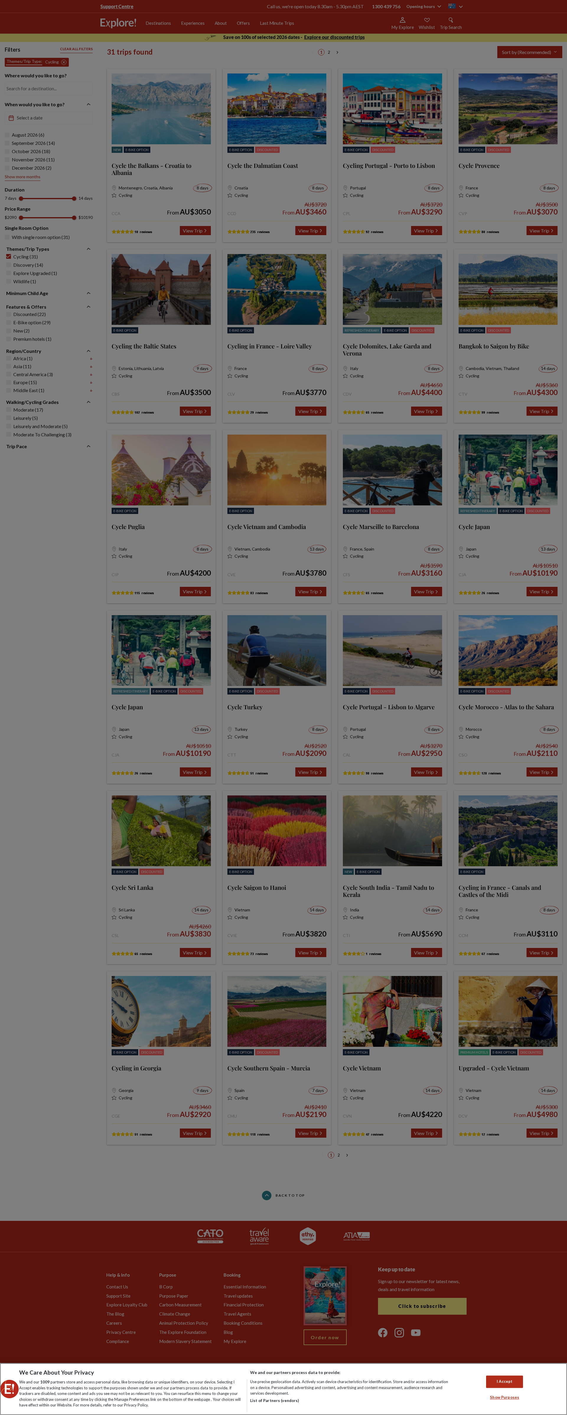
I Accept (504, 1381)
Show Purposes (504, 1397)
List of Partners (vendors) (274, 1400)
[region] (283, 1389)
